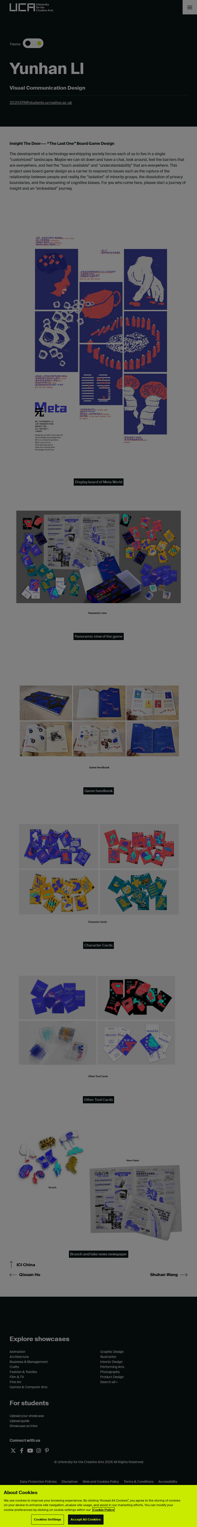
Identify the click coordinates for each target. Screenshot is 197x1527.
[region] (98, 1506)
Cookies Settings (47, 1519)
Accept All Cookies (86, 1519)
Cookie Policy (103, 1510)
